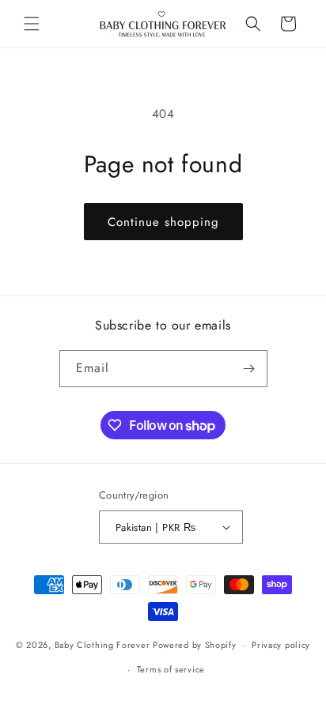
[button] (31, 23)
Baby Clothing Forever (102, 644)
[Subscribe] (249, 368)
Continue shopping (163, 222)
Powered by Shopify (195, 644)
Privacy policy (281, 644)
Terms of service (171, 669)
